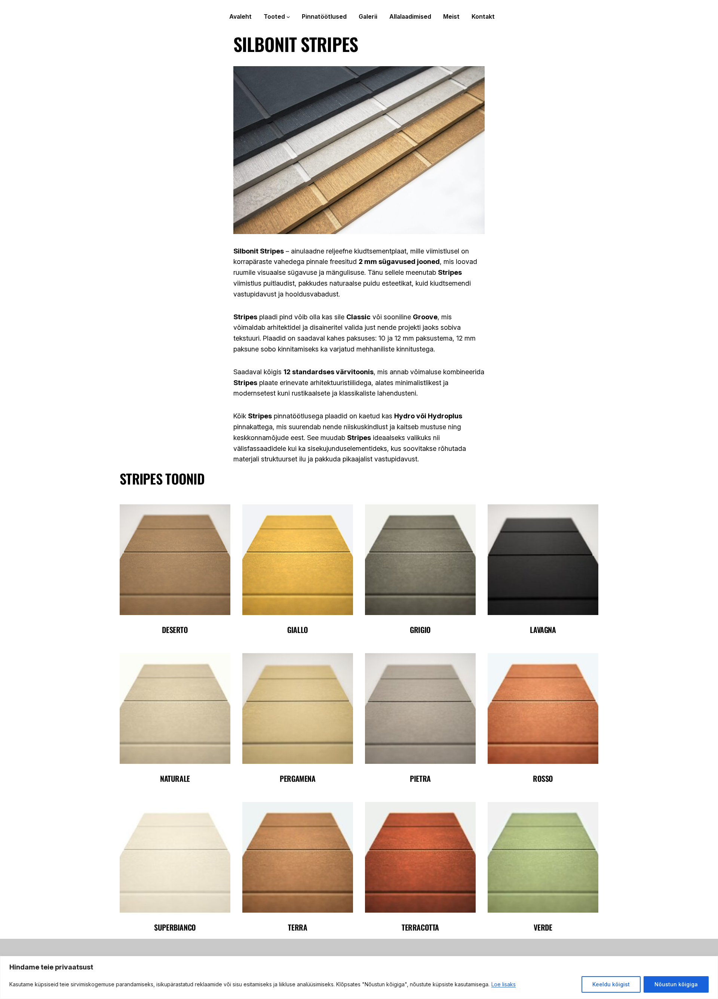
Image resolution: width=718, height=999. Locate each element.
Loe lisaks (503, 984)
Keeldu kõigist (611, 984)
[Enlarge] (220, 514)
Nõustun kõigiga (676, 984)
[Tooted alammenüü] (288, 17)
